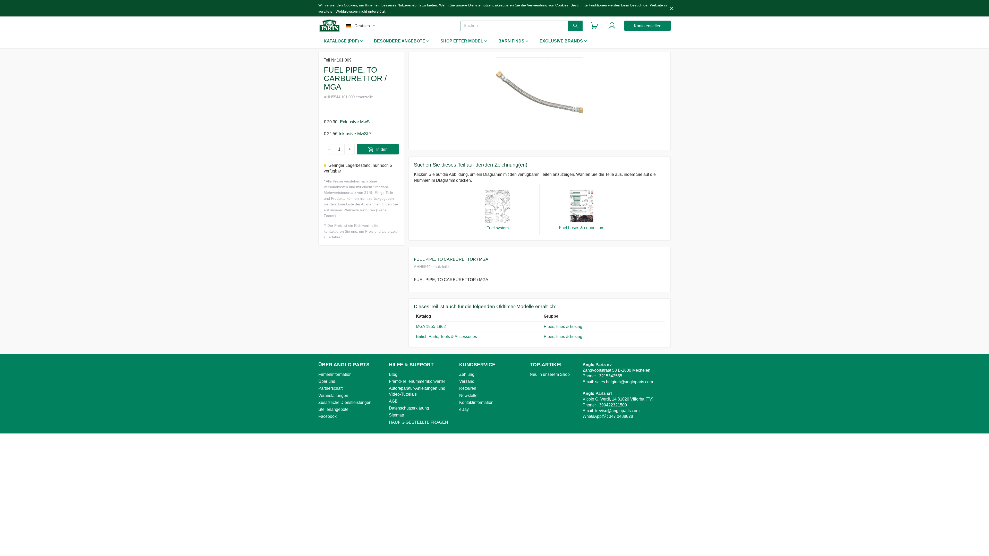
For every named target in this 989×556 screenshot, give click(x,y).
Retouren (467, 388)
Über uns (326, 381)
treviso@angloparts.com (617, 411)
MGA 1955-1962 (431, 326)
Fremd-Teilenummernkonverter (417, 381)
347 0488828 (621, 416)
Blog (393, 374)
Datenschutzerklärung (409, 408)
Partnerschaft (330, 388)
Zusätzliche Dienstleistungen (344, 402)
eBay (464, 409)
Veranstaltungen (333, 395)
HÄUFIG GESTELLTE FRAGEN (418, 422)
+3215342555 (609, 376)
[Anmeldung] (612, 26)
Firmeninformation (335, 374)
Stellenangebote (333, 409)
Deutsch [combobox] (362, 26)
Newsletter (469, 395)
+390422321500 (612, 405)
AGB (393, 401)
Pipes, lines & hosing (563, 326)
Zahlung (466, 374)
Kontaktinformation (476, 402)
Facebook (327, 416)
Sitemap (396, 415)
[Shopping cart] (594, 25)
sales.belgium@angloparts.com (624, 382)
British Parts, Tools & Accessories (446, 336)
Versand (466, 381)
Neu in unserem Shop (550, 374)
